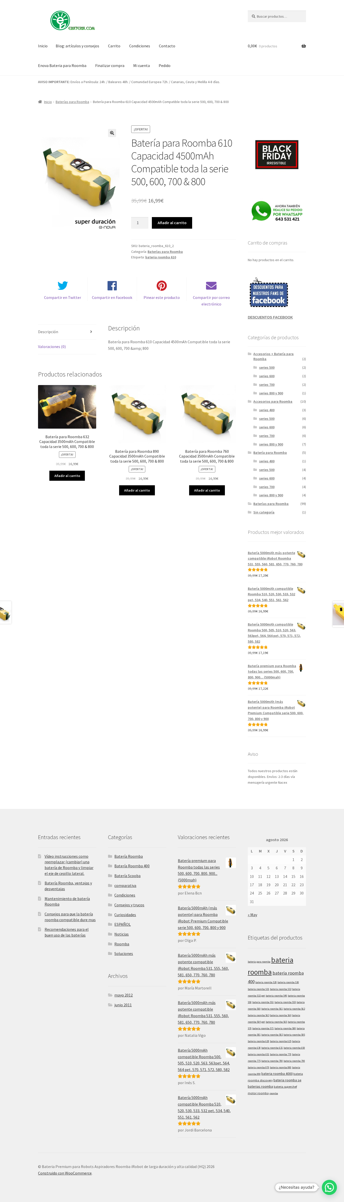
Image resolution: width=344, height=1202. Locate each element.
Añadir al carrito (172, 222)
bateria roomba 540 (276, 995)
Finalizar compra (109, 65)
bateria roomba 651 (258, 1054)
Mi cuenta (141, 65)
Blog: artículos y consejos (77, 45)
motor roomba (258, 1093)
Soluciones (123, 953)
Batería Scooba (127, 875)
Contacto (167, 45)
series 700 (266, 384)
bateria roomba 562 (294, 1008)
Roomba (121, 943)
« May (252, 914)
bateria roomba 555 (285, 1002)
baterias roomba (260, 1086)
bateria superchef (285, 1086)
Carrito (114, 45)
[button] (112, 133)
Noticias (121, 934)
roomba (273, 1093)
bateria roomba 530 (288, 982)
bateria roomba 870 (258, 1067)
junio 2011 (123, 1004)
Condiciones (139, 45)
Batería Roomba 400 (132, 865)
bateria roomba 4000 (277, 1073)
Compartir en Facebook (112, 297)
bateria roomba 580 (285, 1028)
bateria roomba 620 (258, 1041)
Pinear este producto (162, 297)
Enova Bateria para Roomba (62, 65)
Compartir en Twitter (62, 297)
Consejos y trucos (129, 904)
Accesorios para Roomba (272, 401)
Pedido (164, 65)
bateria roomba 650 (294, 1047)
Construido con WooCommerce (65, 1173)
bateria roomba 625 (280, 1041)
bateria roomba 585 (294, 1034)
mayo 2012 (123, 995)
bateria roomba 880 (280, 1067)
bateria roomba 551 (263, 1002)
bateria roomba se (287, 1080)
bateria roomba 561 (272, 1008)
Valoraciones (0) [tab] (52, 346)
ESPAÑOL (122, 924)
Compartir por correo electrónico (211, 300)
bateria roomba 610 (160, 257)
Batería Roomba (128, 856)
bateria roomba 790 (294, 1060)
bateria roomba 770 (280, 1054)
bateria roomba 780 (272, 1060)
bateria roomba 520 (266, 982)
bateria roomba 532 (280, 989)
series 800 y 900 (271, 393)
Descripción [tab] (48, 331)
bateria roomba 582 (272, 1034)
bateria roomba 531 (258, 989)
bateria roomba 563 (258, 1015)
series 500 (266, 367)
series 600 (266, 376)
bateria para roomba (259, 961)
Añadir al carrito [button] (67, 475)
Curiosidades (125, 914)
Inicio (43, 45)
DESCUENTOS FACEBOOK (270, 317)
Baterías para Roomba (72, 101)
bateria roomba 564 (280, 1015)
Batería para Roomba (270, 452)
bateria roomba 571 (263, 1028)
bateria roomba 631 (272, 1047)
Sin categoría (263, 512)
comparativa (125, 885)
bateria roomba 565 (276, 1021)
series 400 (266, 410)
